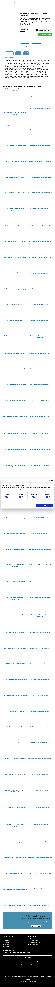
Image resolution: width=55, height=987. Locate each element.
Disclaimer (7, 976)
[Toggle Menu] (50, 5)
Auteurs (7, 940)
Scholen (7, 944)
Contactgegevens (35, 942)
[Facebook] (18, 961)
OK (45, 505)
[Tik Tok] (37, 961)
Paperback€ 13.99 (25, 45)
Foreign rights (34, 944)
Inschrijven (36, 926)
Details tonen (47, 501)
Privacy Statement (32, 976)
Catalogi (7, 946)
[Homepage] (6, 8)
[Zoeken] (50, 2)
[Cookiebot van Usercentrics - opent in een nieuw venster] (47, 480)
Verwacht (7, 939)
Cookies (42, 976)
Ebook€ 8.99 (36, 45)
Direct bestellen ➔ (46, 34)
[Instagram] (23, 961)
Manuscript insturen (35, 939)
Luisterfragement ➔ (44, 30)
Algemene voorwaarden (19, 976)
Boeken (7, 942)
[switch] (21, 497)
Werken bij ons (34, 940)
